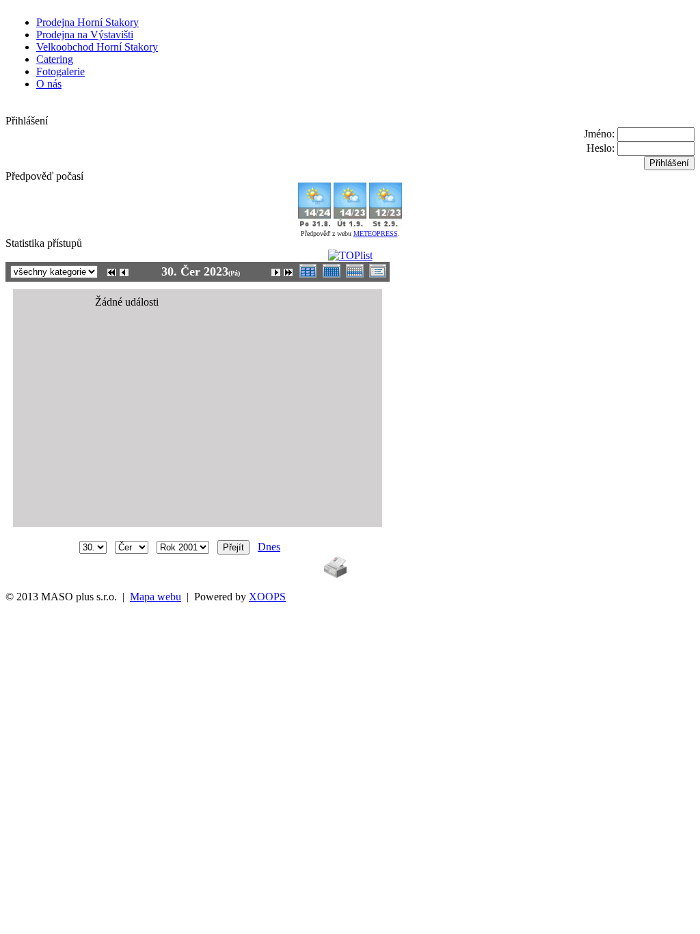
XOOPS (267, 596)
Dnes (269, 546)
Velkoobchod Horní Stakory (97, 47)
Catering (54, 59)
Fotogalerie (60, 71)
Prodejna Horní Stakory (87, 22)
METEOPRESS (375, 233)
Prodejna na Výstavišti (84, 34)
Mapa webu (155, 596)
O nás (49, 84)
